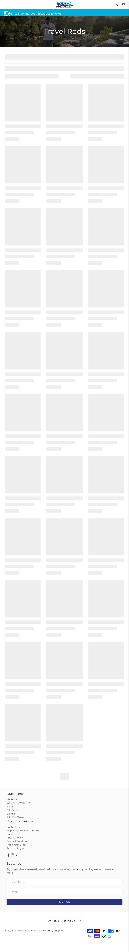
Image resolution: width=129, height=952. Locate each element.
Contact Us (13, 827)
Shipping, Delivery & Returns (23, 830)
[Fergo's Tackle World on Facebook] (8, 856)
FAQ (9, 834)
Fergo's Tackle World (26, 930)
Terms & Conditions (18, 841)
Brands (11, 813)
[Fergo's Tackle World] (64, 4)
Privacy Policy (15, 837)
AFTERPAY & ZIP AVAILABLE (26, 47)
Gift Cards (12, 810)
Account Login (15, 848)
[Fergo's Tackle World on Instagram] (12, 856)
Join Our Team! (15, 817)
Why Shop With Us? (18, 803)
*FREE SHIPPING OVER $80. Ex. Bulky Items (35, 13)
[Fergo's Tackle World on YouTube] (16, 856)
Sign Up (64, 901)
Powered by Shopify (50, 930)
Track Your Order (16, 844)
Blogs (10, 806)
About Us (12, 799)
